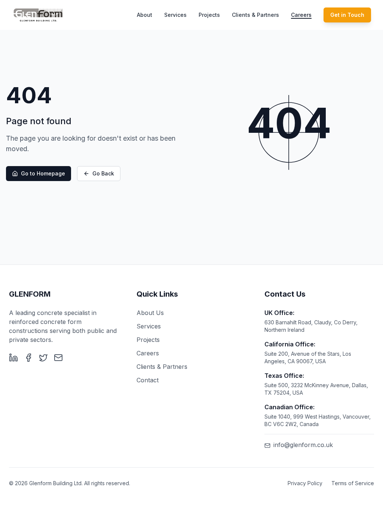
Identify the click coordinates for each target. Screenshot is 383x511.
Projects (209, 15)
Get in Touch (347, 15)
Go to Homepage (43, 173)
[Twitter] (43, 357)
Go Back (103, 173)
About (144, 15)
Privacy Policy (305, 483)
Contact (148, 380)
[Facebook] (28, 357)
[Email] (58, 357)
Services (175, 15)
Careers (301, 15)
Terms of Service (352, 483)
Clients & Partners (255, 15)
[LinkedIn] (13, 357)
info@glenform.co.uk (303, 445)
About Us (150, 312)
